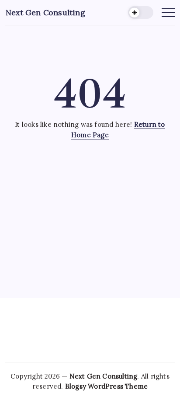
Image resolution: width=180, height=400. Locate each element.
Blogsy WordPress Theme (106, 386)
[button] (140, 12)
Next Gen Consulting (45, 12)
